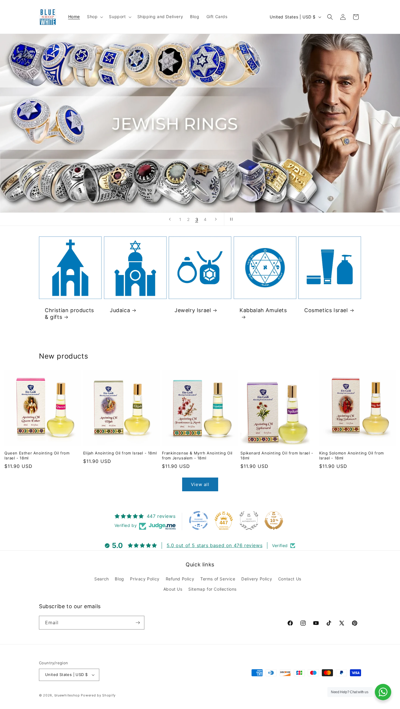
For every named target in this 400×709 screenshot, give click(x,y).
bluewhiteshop (67, 695)
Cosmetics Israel (326, 310)
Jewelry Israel (193, 310)
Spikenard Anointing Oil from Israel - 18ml (276, 455)
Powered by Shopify (98, 695)
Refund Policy (180, 578)
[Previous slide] (169, 219)
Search (101, 578)
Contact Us (289, 578)
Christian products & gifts (69, 313)
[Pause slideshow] (230, 219)
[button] (94, 17)
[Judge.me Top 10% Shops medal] (273, 520)
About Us (172, 589)
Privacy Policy (144, 578)
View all (200, 484)
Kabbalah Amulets (263, 310)
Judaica (120, 310)
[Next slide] (215, 219)
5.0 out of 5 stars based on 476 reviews (214, 545)
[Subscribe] (137, 623)
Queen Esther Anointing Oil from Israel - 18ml (37, 455)
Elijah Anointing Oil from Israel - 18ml (120, 453)
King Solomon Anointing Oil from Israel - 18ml (351, 455)
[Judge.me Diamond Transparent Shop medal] (198, 520)
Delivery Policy (256, 578)
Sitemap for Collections (212, 589)
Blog (119, 578)
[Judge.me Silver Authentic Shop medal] (249, 520)
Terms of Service (217, 578)
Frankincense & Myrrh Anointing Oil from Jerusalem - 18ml (197, 455)
